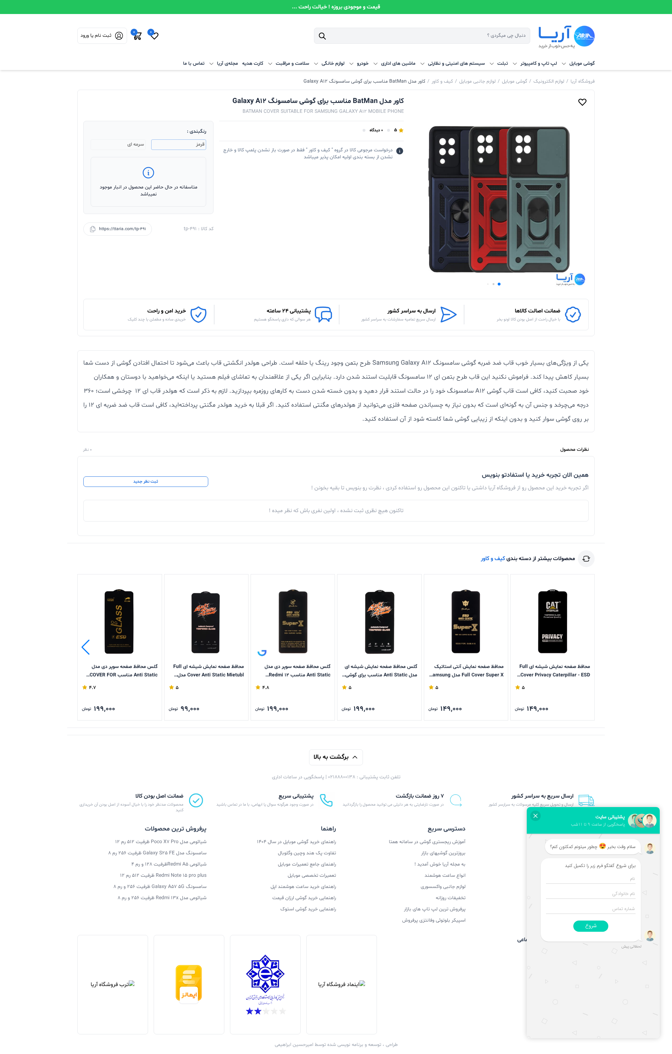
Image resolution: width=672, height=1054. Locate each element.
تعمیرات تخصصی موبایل (312, 875)
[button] (499, 284)
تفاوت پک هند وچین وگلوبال (307, 853)
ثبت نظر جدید (145, 481)
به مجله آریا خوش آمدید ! (439, 864)
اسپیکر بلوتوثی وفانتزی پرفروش (433, 920)
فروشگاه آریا (582, 81)
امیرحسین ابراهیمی (294, 1044)
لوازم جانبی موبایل (477, 81)
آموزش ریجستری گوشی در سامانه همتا (427, 842)
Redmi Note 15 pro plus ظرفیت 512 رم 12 (163, 875)
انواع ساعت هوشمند (445, 875)
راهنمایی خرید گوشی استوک (308, 909)
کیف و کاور (442, 81)
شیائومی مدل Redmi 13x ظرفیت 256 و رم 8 (162, 898)
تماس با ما (193, 63)
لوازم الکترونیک (548, 81)
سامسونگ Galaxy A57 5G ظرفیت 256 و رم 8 (159, 886)
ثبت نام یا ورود (95, 35)
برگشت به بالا (331, 757)
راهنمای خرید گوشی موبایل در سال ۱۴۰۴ (296, 842)
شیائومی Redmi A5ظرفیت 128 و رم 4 (168, 864)
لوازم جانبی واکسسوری (443, 886)
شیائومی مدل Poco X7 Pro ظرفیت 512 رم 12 (160, 842)
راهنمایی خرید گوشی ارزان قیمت (304, 898)
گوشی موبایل (514, 81)
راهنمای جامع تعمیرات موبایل (307, 864)
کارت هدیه (252, 63)
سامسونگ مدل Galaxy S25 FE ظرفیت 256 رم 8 (157, 853)
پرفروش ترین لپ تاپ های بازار (434, 909)
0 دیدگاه (376, 130)
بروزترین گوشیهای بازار (443, 853)
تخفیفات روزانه (450, 898)
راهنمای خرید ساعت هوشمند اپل (303, 886)
